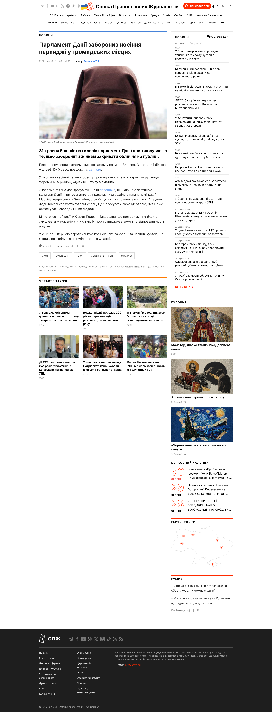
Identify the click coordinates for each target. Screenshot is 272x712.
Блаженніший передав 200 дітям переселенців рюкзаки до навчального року (197, 72)
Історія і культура (116, 22)
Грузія (166, 15)
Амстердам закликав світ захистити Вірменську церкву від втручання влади (200, 184)
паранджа (107, 190)
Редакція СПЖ (91, 61)
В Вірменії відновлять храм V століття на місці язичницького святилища (146, 316)
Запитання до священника (146, 22)
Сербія (178, 15)
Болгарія (124, 15)
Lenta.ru (95, 169)
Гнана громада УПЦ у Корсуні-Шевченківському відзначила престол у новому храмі (201, 216)
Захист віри (68, 22)
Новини (52, 22)
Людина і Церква (90, 22)
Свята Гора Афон (104, 15)
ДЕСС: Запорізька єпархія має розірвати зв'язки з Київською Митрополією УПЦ (196, 104)
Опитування (84, 652)
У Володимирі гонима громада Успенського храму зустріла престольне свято (59, 316)
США (190, 15)
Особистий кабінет (89, 677)
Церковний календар (191, 462)
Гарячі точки (196, 22)
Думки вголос (176, 22)
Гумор (177, 579)
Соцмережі (84, 658)
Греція (155, 15)
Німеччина (140, 15)
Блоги (212, 22)
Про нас (82, 683)
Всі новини (182, 286)
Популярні (195, 43)
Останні (180, 43)
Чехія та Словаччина (209, 15)
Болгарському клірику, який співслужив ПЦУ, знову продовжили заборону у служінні (200, 247)
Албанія (85, 15)
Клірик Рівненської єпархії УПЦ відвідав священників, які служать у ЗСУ (146, 365)
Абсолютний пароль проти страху (198, 397)
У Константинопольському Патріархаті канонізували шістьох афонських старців (102, 365)
